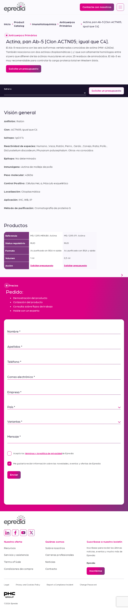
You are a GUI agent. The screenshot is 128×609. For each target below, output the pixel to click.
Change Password (88, 584)
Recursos (10, 547)
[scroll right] (122, 275)
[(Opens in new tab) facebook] (15, 533)
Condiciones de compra (18, 568)
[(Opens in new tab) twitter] (31, 533)
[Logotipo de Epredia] (64, 520)
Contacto (51, 568)
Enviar (14, 474)
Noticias (50, 561)
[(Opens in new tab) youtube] (23, 533)
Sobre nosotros (55, 547)
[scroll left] (6, 275)
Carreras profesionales (59, 554)
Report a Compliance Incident (60, 584)
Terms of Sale (12, 561)
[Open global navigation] (120, 7)
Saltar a (7, 89)
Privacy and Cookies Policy (28, 584)
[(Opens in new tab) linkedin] (7, 533)
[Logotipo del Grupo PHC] (64, 595)
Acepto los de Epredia (43, 453)
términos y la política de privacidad (43, 453)
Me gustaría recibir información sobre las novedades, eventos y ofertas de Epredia (56, 463)
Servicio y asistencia (16, 554)
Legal (6, 584)
